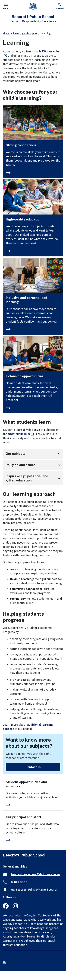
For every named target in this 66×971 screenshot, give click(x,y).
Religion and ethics (34, 465)
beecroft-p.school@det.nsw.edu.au (35, 874)
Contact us (33, 767)
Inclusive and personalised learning (26, 300)
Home (6, 33)
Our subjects (34, 453)
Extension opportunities (24, 376)
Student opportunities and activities (26, 784)
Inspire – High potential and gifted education (34, 478)
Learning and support (25, 33)
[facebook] (6, 907)
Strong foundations (21, 145)
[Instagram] (16, 907)
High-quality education (24, 219)
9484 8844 (19, 882)
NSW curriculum (21, 434)
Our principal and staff (23, 817)
